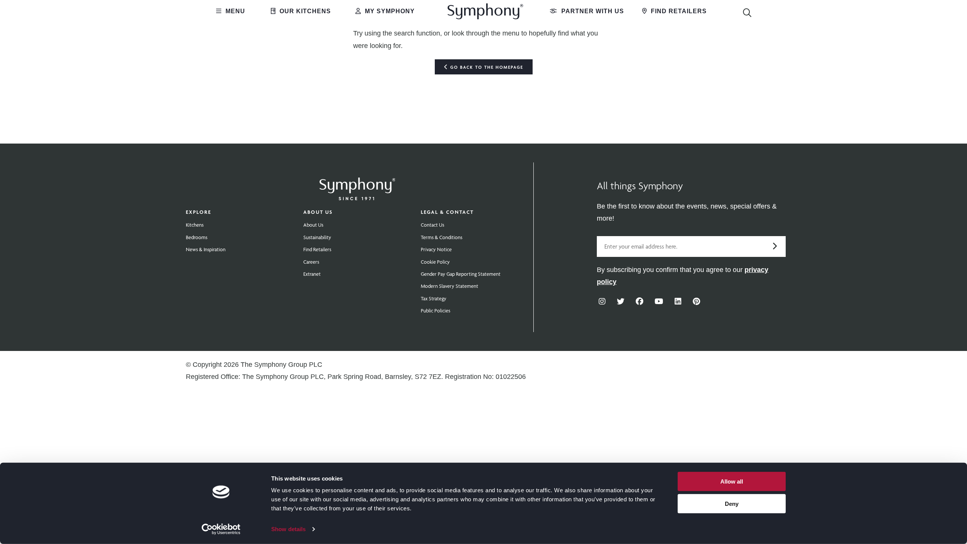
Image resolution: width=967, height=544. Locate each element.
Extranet (312, 274)
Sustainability (317, 237)
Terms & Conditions (441, 237)
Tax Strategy (433, 298)
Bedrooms (196, 237)
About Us (318, 212)
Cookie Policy (435, 262)
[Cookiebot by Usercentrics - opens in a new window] (221, 529)
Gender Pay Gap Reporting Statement (460, 274)
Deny (731, 503)
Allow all (731, 481)
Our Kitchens (304, 11)
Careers (311, 262)
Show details (288, 529)
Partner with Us (591, 11)
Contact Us (432, 225)
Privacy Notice (436, 249)
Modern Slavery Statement (449, 286)
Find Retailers (678, 11)
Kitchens (195, 225)
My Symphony (389, 11)
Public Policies (435, 311)
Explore (198, 212)
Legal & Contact (447, 212)
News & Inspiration (206, 249)
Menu (234, 11)
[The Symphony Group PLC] (357, 183)
